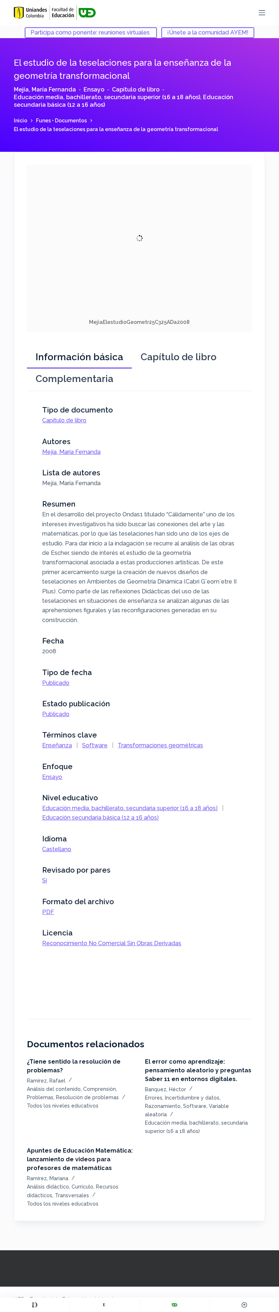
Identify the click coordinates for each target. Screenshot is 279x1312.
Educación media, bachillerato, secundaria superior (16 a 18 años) (107, 97)
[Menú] (262, 12)
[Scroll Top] (244, 1304)
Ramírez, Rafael (46, 1081)
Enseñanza (57, 745)
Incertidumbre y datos (192, 1098)
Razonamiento (163, 1106)
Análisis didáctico (48, 1187)
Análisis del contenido (54, 1089)
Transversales (72, 1195)
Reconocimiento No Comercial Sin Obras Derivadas (111, 943)
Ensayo (94, 89)
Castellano (56, 849)
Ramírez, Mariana (47, 1178)
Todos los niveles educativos (62, 1106)
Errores (153, 1098)
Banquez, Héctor (165, 1089)
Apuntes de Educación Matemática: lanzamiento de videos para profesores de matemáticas (80, 1159)
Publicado (55, 682)
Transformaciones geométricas (160, 745)
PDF (48, 912)
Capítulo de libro (135, 89)
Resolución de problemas (87, 1097)
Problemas (40, 1097)
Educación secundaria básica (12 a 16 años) (100, 817)
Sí (44, 880)
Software (95, 745)
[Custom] (35, 1304)
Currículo (82, 1187)
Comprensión (99, 1089)
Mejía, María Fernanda (45, 89)
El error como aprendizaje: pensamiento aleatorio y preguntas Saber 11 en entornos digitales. (198, 1070)
